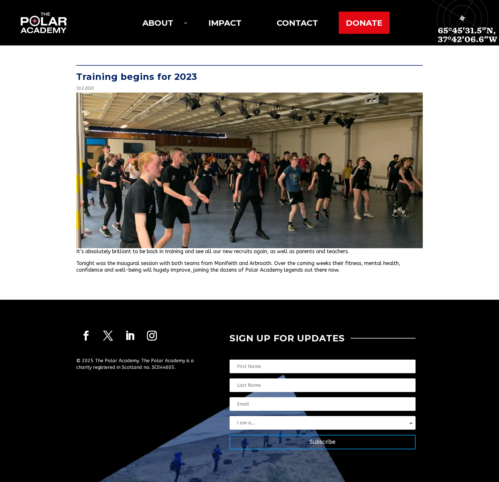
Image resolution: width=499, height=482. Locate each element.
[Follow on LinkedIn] (130, 335)
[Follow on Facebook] (86, 335)
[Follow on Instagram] (152, 335)
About (157, 23)
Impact (224, 23)
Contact (297, 23)
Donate (364, 23)
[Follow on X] (108, 335)
